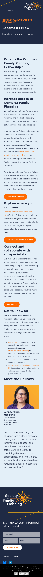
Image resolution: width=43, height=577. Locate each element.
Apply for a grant (14, 359)
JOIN (15, 556)
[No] (41, 571)
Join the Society (14, 342)
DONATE (7, 556)
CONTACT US (11, 304)
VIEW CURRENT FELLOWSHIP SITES (20, 240)
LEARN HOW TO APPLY (15, 196)
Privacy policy (24, 574)
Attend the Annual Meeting (18, 351)
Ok (16, 574)
